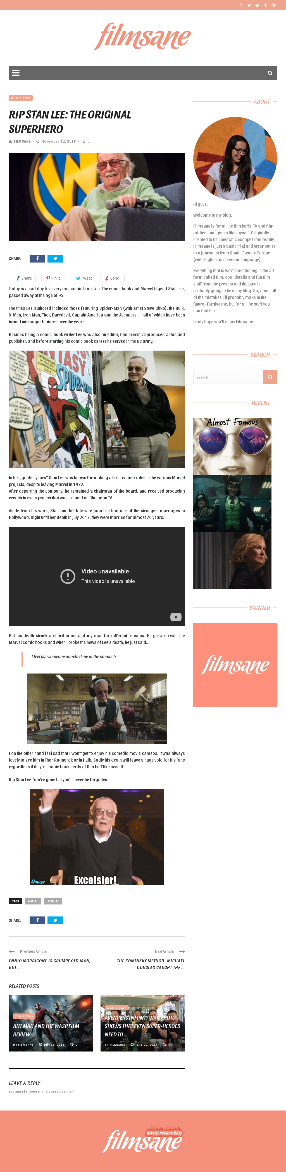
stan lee (53, 901)
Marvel (33, 901)
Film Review (24, 1016)
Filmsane (143, 38)
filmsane (22, 141)
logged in (36, 1091)
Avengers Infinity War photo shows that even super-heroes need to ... (142, 1026)
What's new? (20, 98)
